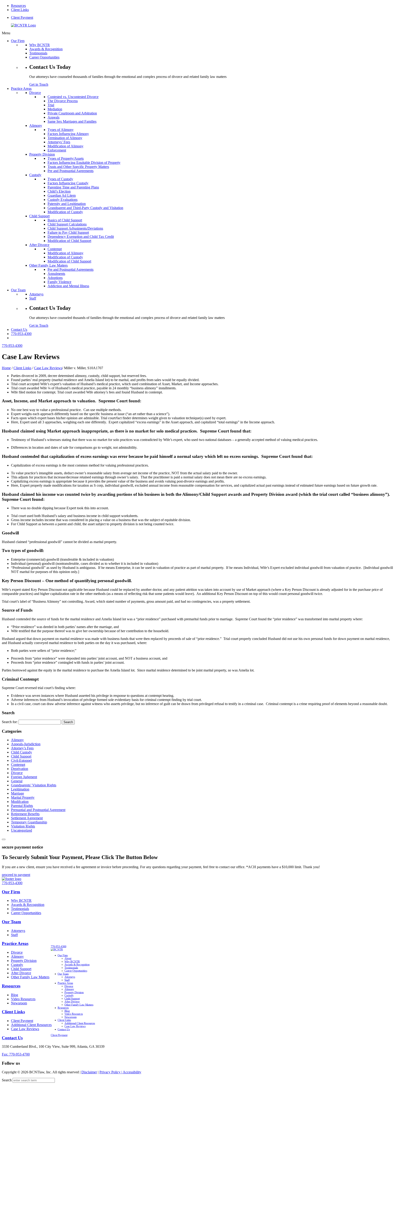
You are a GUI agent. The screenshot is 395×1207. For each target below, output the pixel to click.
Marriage (17, 793)
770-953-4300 (21, 334)
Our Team (11, 921)
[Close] (3, 839)
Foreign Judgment (24, 777)
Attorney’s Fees (22, 748)
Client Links (20, 10)
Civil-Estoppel (21, 760)
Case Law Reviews (48, 368)
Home (6, 368)
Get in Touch (38, 84)
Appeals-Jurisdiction (25, 744)
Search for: (10, 722)
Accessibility (132, 1072)
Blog (14, 995)
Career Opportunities (26, 913)
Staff (14, 935)
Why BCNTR (21, 900)
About (67, 958)
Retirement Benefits (25, 814)
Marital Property (23, 797)
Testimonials (20, 909)
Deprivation (19, 769)
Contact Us (12, 1037)
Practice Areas (15, 943)
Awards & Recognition (27, 905)
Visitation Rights (23, 826)
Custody (17, 965)
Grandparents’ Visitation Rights (33, 785)
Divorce (17, 773)
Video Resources (23, 999)
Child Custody (21, 752)
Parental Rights (22, 806)
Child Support (21, 756)
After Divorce (21, 973)
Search (7, 1080)
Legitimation (20, 789)
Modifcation (20, 802)
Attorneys (18, 931)
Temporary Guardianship (29, 822)
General (16, 781)
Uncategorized (21, 830)
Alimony (17, 740)
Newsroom (19, 1003)
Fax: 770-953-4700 (16, 1054)
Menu (6, 33)
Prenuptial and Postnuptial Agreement (38, 810)
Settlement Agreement (27, 818)
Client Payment (22, 17)
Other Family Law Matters (30, 977)
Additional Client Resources (31, 1025)
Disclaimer (89, 1072)
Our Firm (11, 891)
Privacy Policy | (111, 1072)
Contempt (18, 765)
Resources (18, 6)
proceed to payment (16, 875)
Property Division (24, 961)
